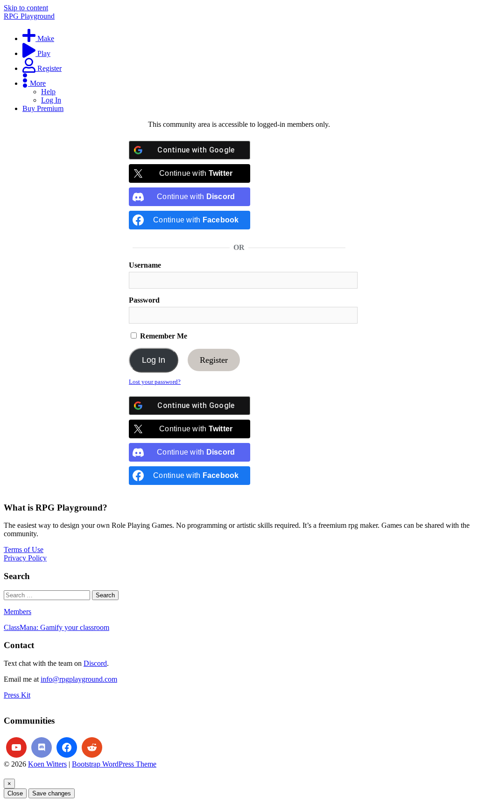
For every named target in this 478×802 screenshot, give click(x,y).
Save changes (51, 793)
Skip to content (26, 8)
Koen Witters (47, 764)
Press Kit (17, 695)
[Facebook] (66, 747)
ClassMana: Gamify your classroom (56, 627)
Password (144, 300)
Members (17, 611)
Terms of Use (23, 549)
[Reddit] (92, 747)
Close (15, 793)
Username (145, 265)
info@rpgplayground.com (79, 679)
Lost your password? (155, 382)
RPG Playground (29, 16)
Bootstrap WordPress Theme (114, 764)
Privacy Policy (25, 558)
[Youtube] (16, 747)
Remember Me (162, 336)
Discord (95, 663)
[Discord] (41, 747)
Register (214, 360)
